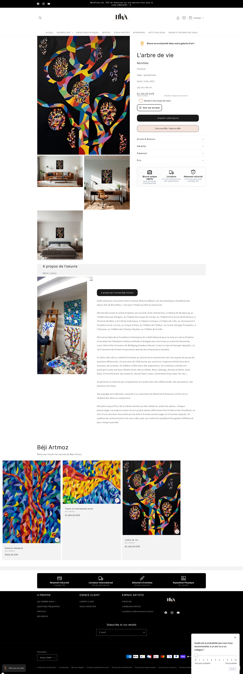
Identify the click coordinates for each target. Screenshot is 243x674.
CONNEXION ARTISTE (131, 606)
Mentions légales (77, 667)
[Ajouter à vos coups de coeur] (57, 539)
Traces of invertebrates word (79, 509)
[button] (40, 18)
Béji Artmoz (143, 62)
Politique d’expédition (187, 667)
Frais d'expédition (156, 96)
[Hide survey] (235, 637)
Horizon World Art (49, 668)
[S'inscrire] (143, 632)
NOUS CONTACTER (88, 606)
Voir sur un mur (151, 107)
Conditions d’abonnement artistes (137, 611)
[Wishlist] (184, 18)
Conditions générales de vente (98, 667)
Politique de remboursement (145, 667)
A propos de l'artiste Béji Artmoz (117, 292)
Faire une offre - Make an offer (169, 129)
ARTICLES (41, 611)
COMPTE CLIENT (87, 601)
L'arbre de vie (131, 540)
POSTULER (126, 601)
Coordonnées (64, 667)
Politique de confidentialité (122, 667)
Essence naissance (14, 548)
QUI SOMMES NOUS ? (46, 601)
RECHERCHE (42, 616)
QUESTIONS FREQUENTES (48, 606)
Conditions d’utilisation (168, 667)
